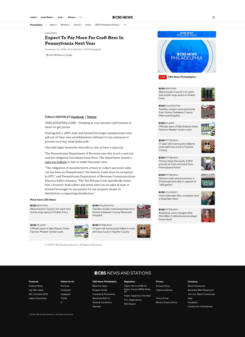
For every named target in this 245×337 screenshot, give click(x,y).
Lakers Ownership (38, 298)
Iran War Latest (36, 290)
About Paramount (196, 286)
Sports (77, 25)
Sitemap (96, 306)
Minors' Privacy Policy (166, 302)
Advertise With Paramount (201, 290)
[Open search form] (213, 17)
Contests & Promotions (103, 294)
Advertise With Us (101, 298)
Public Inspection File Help (137, 296)
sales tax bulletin (56, 162)
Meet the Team (99, 286)
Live (60, 17)
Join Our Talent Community (201, 294)
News (53, 25)
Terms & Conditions (102, 302)
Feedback (193, 302)
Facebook (78, 117)
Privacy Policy (163, 286)
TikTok (64, 298)
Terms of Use (162, 298)
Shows (71, 17)
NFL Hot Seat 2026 (38, 294)
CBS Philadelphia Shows (107, 25)
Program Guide (99, 290)
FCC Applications (132, 300)
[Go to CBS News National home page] (122, 17)
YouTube (65, 286)
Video (88, 25)
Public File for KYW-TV (135, 286)
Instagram (65, 294)
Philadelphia (36, 25)
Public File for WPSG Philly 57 (137, 290)
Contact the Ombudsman (200, 306)
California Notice (164, 290)
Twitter (92, 117)
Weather (65, 25)
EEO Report (130, 304)
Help (190, 298)
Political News (36, 286)
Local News (47, 17)
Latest (33, 17)
